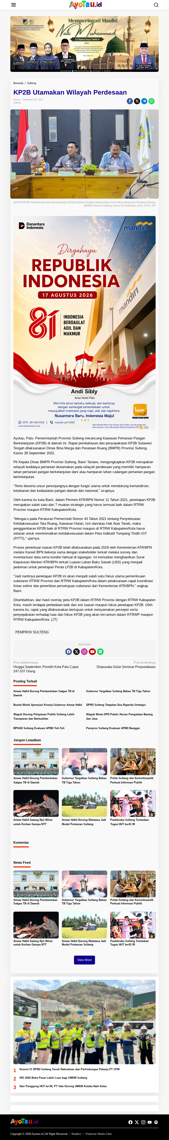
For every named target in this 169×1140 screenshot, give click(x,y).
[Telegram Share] (144, 101)
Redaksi (76, 1133)
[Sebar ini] (130, 101)
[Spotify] (100, 651)
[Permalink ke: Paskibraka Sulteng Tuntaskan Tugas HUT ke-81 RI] (133, 803)
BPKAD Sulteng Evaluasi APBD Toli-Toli (39, 728)
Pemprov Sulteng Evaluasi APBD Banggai (113, 728)
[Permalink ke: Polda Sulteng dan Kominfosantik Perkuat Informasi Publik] (133, 761)
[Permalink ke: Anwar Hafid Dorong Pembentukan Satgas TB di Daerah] (36, 761)
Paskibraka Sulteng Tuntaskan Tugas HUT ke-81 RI (129, 822)
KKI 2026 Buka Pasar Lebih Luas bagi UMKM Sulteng (53, 1077)
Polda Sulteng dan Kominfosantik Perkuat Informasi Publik (131, 780)
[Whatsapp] (151, 101)
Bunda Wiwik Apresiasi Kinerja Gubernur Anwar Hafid (47, 704)
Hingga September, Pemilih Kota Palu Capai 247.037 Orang (46, 667)
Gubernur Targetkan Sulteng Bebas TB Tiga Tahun (118, 691)
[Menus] (13, 5)
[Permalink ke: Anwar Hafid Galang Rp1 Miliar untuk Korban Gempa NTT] (36, 803)
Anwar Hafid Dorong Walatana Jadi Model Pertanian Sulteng (84, 822)
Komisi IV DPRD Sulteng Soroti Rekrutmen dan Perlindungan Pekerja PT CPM (70, 1069)
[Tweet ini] (137, 101)
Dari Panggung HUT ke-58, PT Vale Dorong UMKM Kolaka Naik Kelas (63, 1086)
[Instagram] (84, 651)
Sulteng (17, 102)
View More (84, 960)
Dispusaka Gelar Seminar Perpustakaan (126, 665)
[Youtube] (92, 651)
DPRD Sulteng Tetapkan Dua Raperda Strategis (116, 704)
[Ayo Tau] (85, 4)
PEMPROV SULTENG (32, 632)
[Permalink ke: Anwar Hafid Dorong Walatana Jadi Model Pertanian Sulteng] (84, 803)
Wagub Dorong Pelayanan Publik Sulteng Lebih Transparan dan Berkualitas (43, 716)
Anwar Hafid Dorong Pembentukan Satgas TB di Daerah (44, 693)
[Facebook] (68, 651)
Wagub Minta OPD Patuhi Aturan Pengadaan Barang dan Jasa (119, 716)
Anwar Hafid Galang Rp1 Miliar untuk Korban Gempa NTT (33, 822)
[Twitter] (76, 651)
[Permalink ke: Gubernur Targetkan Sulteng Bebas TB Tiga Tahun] (84, 761)
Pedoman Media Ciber (99, 1133)
